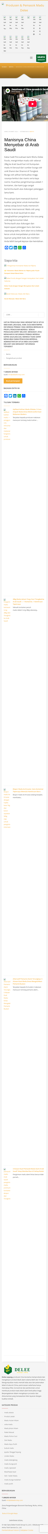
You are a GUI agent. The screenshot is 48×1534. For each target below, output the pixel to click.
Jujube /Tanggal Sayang (12, 1452)
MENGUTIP (41, 58)
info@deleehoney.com (16, 374)
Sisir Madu (8, 1440)
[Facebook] (6, 247)
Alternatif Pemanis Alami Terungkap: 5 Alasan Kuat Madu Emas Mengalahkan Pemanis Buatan (27, 981)
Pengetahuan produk (14, 358)
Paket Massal (9, 1432)
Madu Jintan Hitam (11, 1428)
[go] (41, 315)
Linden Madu (9, 1456)
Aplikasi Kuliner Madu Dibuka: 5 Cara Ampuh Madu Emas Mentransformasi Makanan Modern (27, 411)
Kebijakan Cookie (27, 1530)
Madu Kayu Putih (10, 1444)
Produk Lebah (9, 1416)
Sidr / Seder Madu (10, 1476)
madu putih (8, 1484)
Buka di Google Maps (10, 1513)
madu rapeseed (10, 1468)
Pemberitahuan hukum (10, 1530)
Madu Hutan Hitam (11, 1420)
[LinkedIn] (15, 247)
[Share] (24, 247)
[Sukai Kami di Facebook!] (26, 1521)
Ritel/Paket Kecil (10, 1472)
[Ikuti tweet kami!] (31, 1521)
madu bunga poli (10, 1464)
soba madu (8, 1424)
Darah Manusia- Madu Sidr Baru (15, 299)
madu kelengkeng (10, 1460)
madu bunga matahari (12, 1480)
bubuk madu (9, 1448)
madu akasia (9, 1412)
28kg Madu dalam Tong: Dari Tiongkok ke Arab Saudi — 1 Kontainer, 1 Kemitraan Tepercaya (28, 601)
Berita (32, 131)
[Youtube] (36, 1521)
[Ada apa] (20, 247)
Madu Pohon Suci (10, 1436)
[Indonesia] (11, 247)
